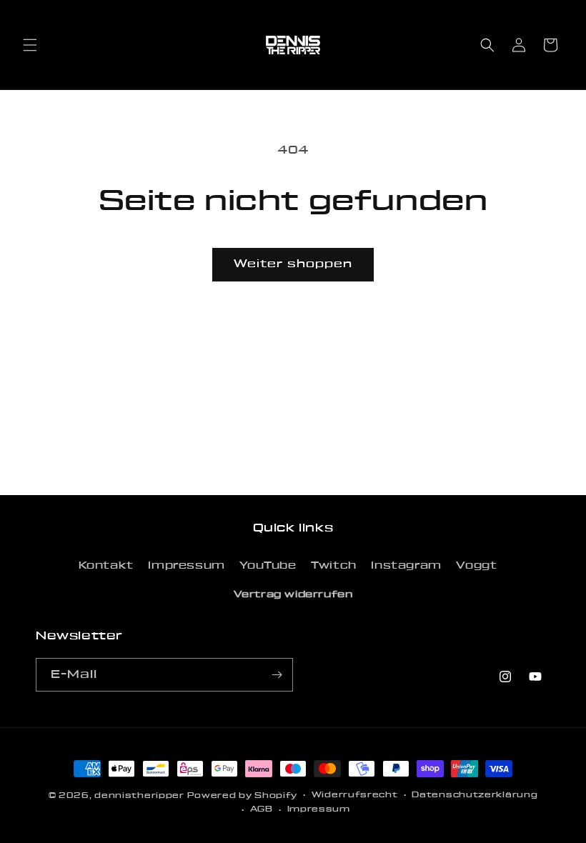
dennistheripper (139, 795)
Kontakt (106, 566)
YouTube (267, 566)
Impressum (186, 566)
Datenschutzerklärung (474, 795)
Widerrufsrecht (355, 795)
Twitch (334, 566)
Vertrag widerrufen (293, 594)
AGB (261, 809)
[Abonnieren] (276, 675)
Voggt (476, 566)
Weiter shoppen (293, 264)
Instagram (406, 566)
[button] (30, 45)
